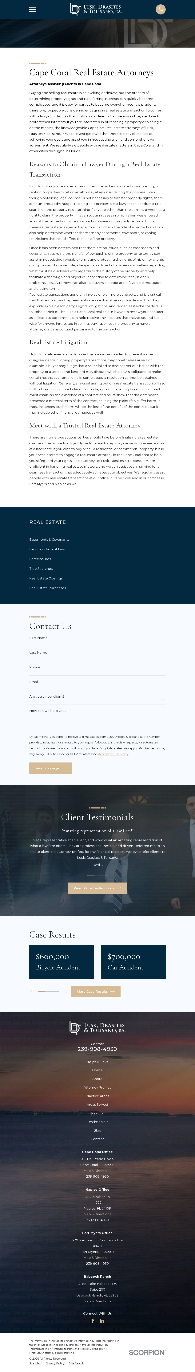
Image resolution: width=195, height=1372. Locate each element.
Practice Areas (97, 1096)
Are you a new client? (46, 696)
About (97, 1079)
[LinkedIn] (102, 1321)
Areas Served (97, 1104)
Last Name (38, 652)
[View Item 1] (41, 991)
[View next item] (115, 875)
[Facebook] (93, 1321)
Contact (97, 1139)
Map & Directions (97, 1171)
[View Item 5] (55, 991)
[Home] (96, 9)
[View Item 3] (48, 991)
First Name (38, 638)
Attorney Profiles (97, 1087)
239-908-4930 (97, 1049)
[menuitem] (97, 539)
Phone (34, 667)
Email (34, 682)
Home (97, 1070)
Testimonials (97, 1122)
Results (97, 1113)
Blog (97, 1130)
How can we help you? (47, 710)
